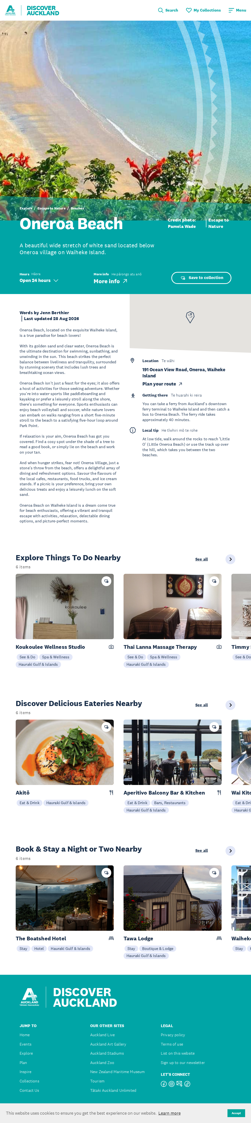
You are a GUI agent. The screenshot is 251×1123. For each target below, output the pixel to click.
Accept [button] (236, 1113)
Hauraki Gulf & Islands (38, 664)
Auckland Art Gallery (108, 1044)
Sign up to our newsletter (183, 1062)
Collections (29, 1081)
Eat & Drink (29, 802)
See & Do (27, 656)
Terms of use (172, 1044)
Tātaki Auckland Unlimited (113, 1090)
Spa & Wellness (55, 656)
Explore (26, 208)
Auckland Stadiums (107, 1053)
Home (25, 1034)
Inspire (25, 1071)
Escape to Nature (51, 208)
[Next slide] (230, 559)
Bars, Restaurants (170, 802)
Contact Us (29, 1090)
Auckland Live (102, 1034)
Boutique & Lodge (158, 948)
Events (25, 1044)
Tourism (97, 1081)
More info (107, 281)
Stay (23, 948)
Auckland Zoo (102, 1062)
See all (201, 559)
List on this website (178, 1053)
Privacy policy (173, 1034)
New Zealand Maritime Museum (117, 1071)
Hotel (39, 948)
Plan (23, 1062)
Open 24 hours (35, 280)
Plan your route (159, 384)
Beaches (77, 208)
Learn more (169, 1113)
